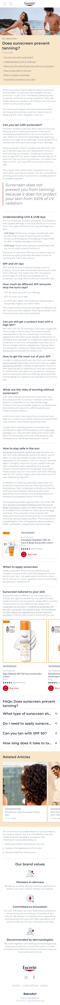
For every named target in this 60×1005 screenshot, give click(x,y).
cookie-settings (30, 985)
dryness (50, 430)
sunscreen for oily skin (14, 606)
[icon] (26, 977)
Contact (16, 985)
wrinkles (7, 433)
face (52, 510)
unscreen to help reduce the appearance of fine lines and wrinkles (29, 612)
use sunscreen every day (15, 363)
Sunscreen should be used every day (21, 452)
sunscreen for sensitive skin (26, 609)
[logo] (30, 4)
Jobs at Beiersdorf (30, 998)
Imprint (44, 985)
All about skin (9, 39)
